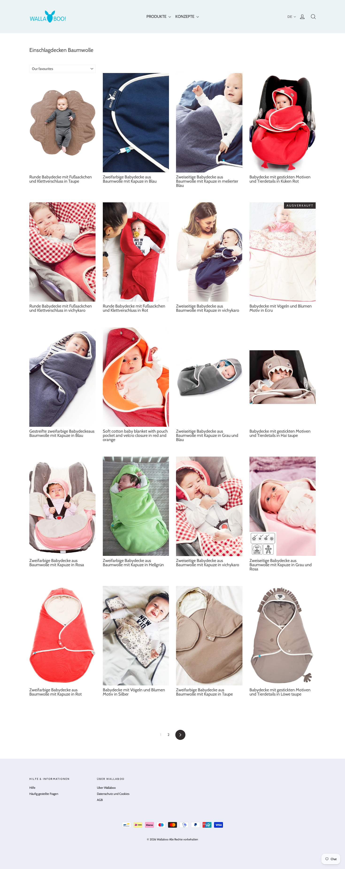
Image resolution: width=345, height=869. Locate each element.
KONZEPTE (185, 16)
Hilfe (32, 787)
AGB (100, 800)
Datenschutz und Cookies (113, 794)
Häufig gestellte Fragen (43, 794)
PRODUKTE (156, 16)
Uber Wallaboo (106, 787)
